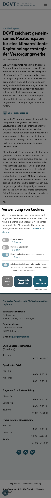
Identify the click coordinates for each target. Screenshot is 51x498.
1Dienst (15, 249)
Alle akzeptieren (41, 281)
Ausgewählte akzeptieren (23, 281)
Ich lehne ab (7, 281)
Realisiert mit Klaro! (41, 290)
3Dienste (15, 242)
